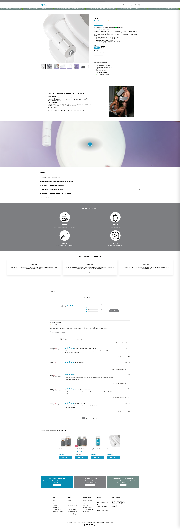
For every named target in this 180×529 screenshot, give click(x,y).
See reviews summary (115, 21)
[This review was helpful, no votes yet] (125, 357)
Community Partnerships (88, 509)
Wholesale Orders (101, 522)
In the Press (70, 503)
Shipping (96, 62)
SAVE (74, 5)
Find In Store (56, 513)
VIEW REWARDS (90, 485)
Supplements (56, 502)
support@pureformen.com (103, 506)
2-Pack (96, 47)
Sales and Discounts (59, 430)
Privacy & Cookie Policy (71, 522)
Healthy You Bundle (80, 449)
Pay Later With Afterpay (73, 514)
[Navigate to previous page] (80, 418)
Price (95, 23)
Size (95, 45)
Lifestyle (55, 505)
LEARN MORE (57, 485)
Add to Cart (65, 457)
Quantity (96, 50)
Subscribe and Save (87, 500)
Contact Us (85, 505)
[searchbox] (55, 339)
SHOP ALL (123, 485)
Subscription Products (58, 511)
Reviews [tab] (52, 291)
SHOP (52, 5)
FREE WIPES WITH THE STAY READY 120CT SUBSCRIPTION (90, 1)
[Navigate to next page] (100, 418)
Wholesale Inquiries (87, 507)
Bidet (102, 47)
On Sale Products (57, 509)
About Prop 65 (109, 522)
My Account (85, 503)
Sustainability (71, 513)
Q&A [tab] (58, 291)
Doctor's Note (71, 502)
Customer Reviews (72, 509)
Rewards (85, 502)
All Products (55, 507)
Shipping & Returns (91, 522)
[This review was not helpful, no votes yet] (128, 357)
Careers (84, 513)
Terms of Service (81, 522)
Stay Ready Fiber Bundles (97, 449)
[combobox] (69, 339)
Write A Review (114, 310)
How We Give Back (72, 511)
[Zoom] (64, 38)
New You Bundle (63, 449)
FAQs (69, 507)
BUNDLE (67, 5)
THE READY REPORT (86, 5)
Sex (54, 500)
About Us (70, 500)
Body (54, 503)
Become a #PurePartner (88, 514)
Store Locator (86, 511)
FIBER (59, 5)
